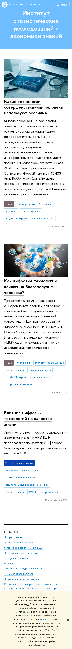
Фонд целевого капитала (18, 573)
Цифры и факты (13, 537)
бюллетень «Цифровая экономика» (27, 484)
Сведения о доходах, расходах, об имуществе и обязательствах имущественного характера (31, 586)
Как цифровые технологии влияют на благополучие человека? (30, 286)
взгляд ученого (26, 204)
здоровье (11, 211)
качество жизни (30, 211)
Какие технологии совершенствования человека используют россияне (33, 107)
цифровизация (49, 492)
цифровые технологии (19, 384)
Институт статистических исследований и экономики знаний (36, 24)
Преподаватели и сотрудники (21, 553)
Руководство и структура (18, 542)
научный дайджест (40, 370)
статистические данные (49, 362)
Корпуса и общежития (17, 558)
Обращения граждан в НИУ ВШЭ (23, 568)
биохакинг (45, 204)
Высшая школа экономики (24, 4)
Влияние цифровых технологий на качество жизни (28, 418)
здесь (26, 615)
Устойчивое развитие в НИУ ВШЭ (23, 547)
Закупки (8, 563)
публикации (24, 362)
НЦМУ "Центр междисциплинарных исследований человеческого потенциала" (31, 218)
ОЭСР (32, 492)
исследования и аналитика (22, 470)
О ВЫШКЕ (11, 532)
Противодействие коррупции (21, 579)
